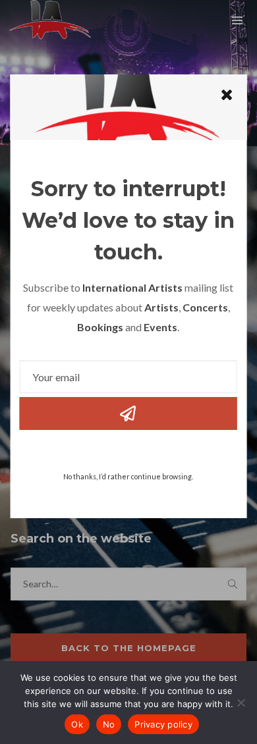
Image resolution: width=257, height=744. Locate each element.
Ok (77, 724)
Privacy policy (163, 724)
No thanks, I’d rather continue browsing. (128, 476)
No (109, 724)
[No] (240, 702)
